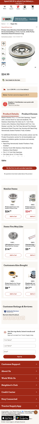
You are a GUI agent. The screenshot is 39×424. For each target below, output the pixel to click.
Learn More (19, 3)
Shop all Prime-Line (6, 27)
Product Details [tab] (11, 113)
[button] (23, 3)
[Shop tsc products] (19, 19)
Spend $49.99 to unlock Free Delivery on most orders (19, 1)
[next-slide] (3, 66)
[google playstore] (22, 418)
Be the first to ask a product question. (19, 168)
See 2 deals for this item (13, 80)
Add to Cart (13, 216)
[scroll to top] (36, 412)
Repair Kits (14, 24)
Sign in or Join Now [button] (14, 105)
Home (3, 24)
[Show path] (8, 24)
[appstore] (7, 418)
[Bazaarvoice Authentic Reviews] (12, 311)
